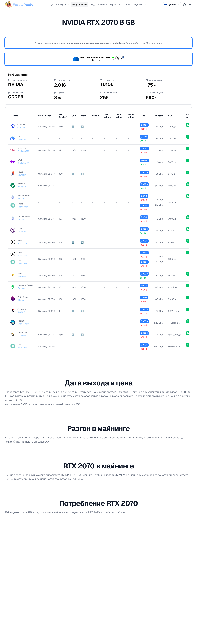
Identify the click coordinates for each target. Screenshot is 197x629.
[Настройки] (184, 4)
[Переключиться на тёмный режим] (190, 4)
